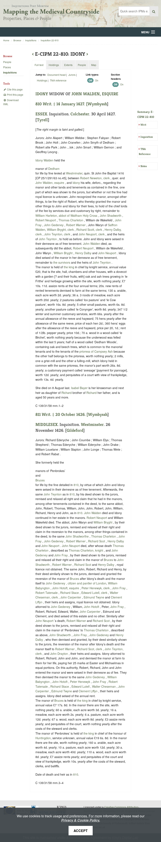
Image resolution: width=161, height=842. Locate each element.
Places (7, 67)
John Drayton (59, 653)
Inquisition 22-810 (49, 40)
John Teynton (48, 239)
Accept (81, 830)
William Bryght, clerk (61, 229)
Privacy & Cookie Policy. (80, 820)
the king (69, 267)
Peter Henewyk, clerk (96, 588)
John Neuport (107, 253)
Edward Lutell (80, 686)
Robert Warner (76, 225)
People (7, 62)
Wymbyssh (97, 104)
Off (90, 80)
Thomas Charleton (71, 220)
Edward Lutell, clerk (94, 593)
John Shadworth (111, 215)
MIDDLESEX (46, 424)
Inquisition (146, 137)
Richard (66, 393)
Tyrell (42, 119)
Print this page (14, 94)
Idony (76, 183)
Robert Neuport (46, 220)
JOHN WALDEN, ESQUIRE (94, 94)
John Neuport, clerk (92, 234)
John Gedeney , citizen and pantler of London (76, 583)
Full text (39, 65)
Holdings (42, 80)
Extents (68, 65)
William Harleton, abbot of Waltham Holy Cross (66, 215)
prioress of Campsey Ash (96, 351)
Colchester (79, 114)
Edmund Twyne (94, 597)
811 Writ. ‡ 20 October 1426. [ (61, 414)
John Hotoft (92, 607)
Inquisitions (30, 40)
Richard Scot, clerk (90, 649)
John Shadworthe (77, 536)
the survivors (61, 262)
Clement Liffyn (88, 691)
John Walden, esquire (50, 183)
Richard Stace (70, 593)
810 (76, 485)
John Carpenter (71, 597)
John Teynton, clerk (57, 234)
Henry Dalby (83, 253)
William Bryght (63, 253)
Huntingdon (43, 738)
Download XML (11, 102)
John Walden (92, 243)
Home (6, 40)
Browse (17, 40)
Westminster (74, 173)
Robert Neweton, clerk (95, 178)
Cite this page (14, 89)
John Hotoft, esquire (66, 588)
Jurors (71, 74)
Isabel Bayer (79, 388)
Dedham (54, 168)
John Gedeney (54, 225)
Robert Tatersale (46, 593)
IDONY (41, 94)
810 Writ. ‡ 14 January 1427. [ (61, 104)
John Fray (61, 555)
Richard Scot (97, 541)
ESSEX (41, 114)
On (96, 80)
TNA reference (58, 80)
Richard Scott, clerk (89, 229)
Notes (143, 166)
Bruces (40, 480)
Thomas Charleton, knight (86, 550)
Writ (143, 124)
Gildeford (75, 430)
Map (93, 65)
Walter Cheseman (104, 686)
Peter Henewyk (80, 682)
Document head (56, 74)
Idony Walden (44, 160)
